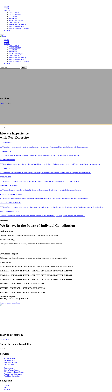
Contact (7, 30)
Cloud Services (14, 22)
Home (6, 7)
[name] (3, 34)
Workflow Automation (16, 26)
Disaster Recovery (15, 14)
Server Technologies (16, 20)
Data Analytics (14, 12)
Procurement (13, 18)
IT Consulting (13, 16)
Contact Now (4, 339)
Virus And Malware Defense (19, 28)
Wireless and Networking (17, 24)
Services (7, 11)
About (6, 9)
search (24, 67)
